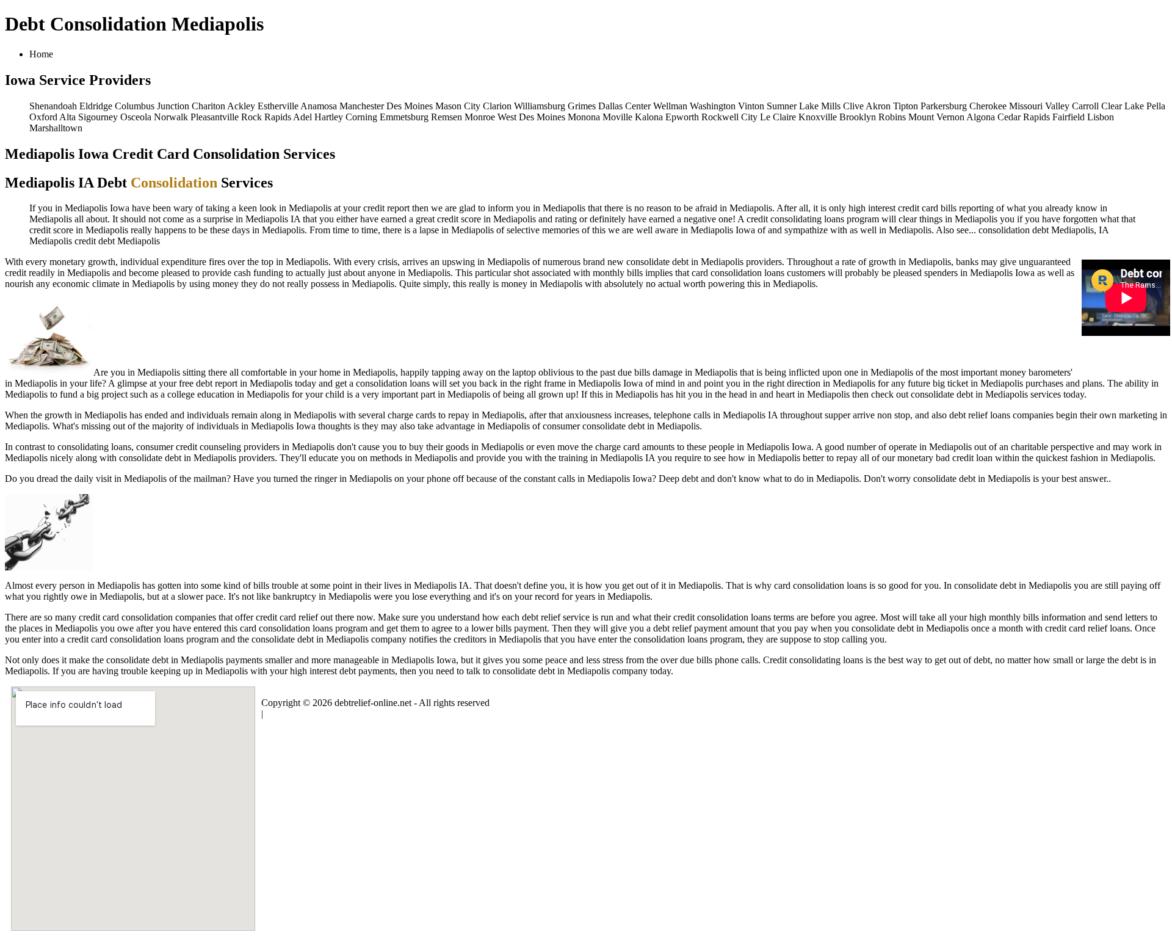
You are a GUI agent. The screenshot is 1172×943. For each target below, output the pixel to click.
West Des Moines (531, 117)
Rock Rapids (266, 117)
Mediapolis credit (62, 241)
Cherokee (988, 106)
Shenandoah (53, 106)
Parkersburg (944, 106)
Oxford (43, 117)
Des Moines (409, 106)
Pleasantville (214, 117)
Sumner (782, 106)
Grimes (582, 106)
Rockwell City (729, 117)
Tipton (905, 106)
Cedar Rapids (1023, 117)
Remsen (446, 117)
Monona (584, 117)
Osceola (135, 117)
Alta (67, 117)
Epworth (682, 117)
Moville (617, 117)
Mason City (457, 106)
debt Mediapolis (129, 241)
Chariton (208, 106)
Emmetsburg (404, 117)
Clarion (497, 106)
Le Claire (778, 117)
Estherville (278, 106)
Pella (1155, 106)
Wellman (670, 106)
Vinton (751, 106)
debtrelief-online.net (373, 702)
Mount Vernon (936, 117)
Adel (302, 117)
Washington (713, 106)
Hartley (328, 117)
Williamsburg (539, 106)
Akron (878, 106)
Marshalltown (55, 128)
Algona (980, 117)
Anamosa (318, 106)
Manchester (361, 106)
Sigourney (98, 117)
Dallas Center (624, 106)
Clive (853, 106)
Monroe (480, 117)
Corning (361, 117)
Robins (892, 117)
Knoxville (817, 117)
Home (41, 54)
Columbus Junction (152, 106)
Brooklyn (857, 117)
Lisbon (1100, 117)
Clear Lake (1122, 106)
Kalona (649, 117)
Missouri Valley (1039, 106)
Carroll (1085, 106)
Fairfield (1068, 117)
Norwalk (171, 117)
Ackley (241, 106)
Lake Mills (820, 106)
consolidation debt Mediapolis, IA (1043, 230)
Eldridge (95, 106)
